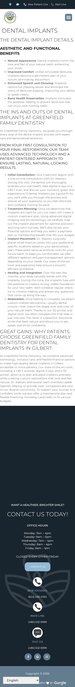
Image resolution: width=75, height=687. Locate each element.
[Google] (37, 656)
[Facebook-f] (28, 656)
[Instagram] (46, 656)
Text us (37, 641)
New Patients (38, 590)
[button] (68, 17)
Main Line (38, 615)
